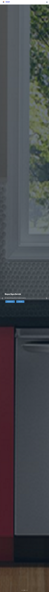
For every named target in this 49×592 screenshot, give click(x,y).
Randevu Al (10, 301)
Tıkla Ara (20, 301)
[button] (2, 298)
